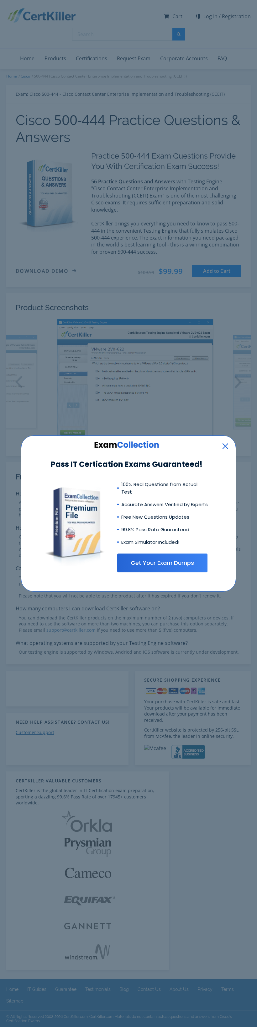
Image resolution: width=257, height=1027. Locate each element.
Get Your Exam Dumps (162, 563)
